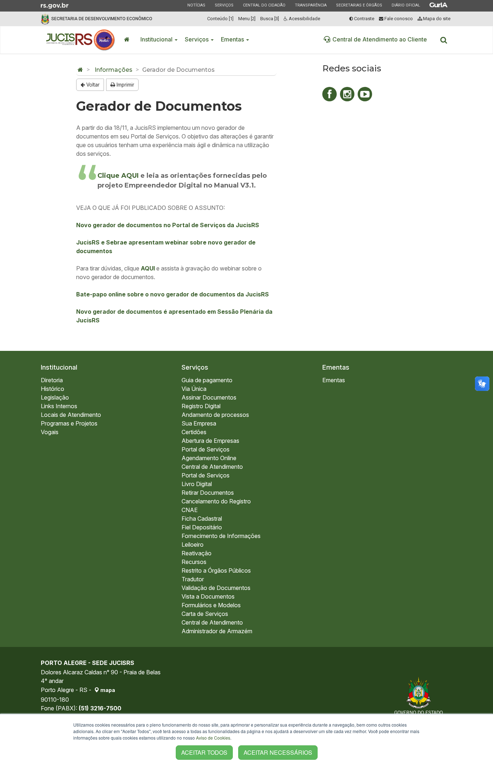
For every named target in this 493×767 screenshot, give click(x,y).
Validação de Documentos (216, 587)
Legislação (55, 397)
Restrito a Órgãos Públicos (216, 570)
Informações (113, 69)
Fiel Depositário (202, 527)
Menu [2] (247, 18)
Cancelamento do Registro (216, 501)
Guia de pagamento (207, 380)
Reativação (196, 553)
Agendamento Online (209, 458)
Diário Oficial (405, 5)
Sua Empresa (199, 423)
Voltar (92, 85)
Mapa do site (436, 18)
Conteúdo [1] (220, 18)
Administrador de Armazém (217, 631)
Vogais (49, 432)
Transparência (311, 5)
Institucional (157, 39)
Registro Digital (201, 406)
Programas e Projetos (69, 423)
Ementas (233, 39)
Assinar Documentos (209, 397)
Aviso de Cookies (213, 738)
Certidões (194, 432)
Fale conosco (398, 18)
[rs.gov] (55, 5)
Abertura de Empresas (210, 440)
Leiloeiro (193, 544)
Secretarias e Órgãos (359, 5)
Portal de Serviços (206, 449)
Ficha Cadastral (202, 518)
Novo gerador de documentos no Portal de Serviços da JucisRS (167, 225)
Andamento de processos (215, 414)
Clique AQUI (118, 176)
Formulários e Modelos (211, 605)
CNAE (190, 509)
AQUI (148, 268)
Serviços (224, 5)
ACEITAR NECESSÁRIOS (278, 752)
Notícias (196, 5)
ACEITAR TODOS (204, 752)
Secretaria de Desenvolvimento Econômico (101, 18)
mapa (107, 690)
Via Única (194, 388)
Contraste (363, 18)
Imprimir (124, 85)
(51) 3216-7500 (100, 708)
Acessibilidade (304, 18)
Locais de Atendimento (71, 414)
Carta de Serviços (205, 613)
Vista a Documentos (208, 596)
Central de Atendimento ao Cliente (379, 39)
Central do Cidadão (264, 5)
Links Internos (59, 406)
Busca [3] (269, 18)
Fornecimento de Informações (221, 535)
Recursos (194, 561)
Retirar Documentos (208, 492)
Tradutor (193, 579)
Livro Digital (197, 484)
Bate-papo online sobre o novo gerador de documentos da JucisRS (172, 294)
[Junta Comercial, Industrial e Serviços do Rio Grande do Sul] (80, 40)
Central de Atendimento (212, 466)
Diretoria (52, 380)
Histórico (52, 388)
